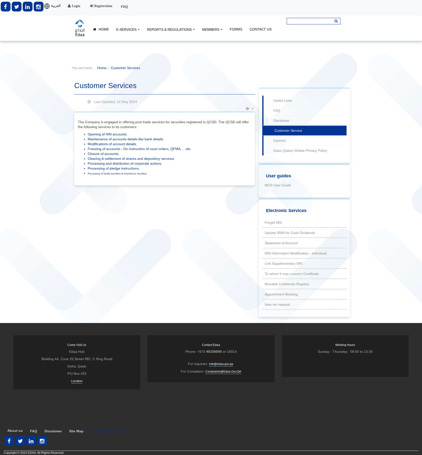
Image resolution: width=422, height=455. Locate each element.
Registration (103, 6)
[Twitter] (16, 6)
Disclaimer (281, 120)
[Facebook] (6, 6)
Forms (236, 29)
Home (104, 29)
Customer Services (106, 431)
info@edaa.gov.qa (221, 364)
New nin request (277, 304)
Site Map (76, 431)
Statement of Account (281, 243)
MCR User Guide (278, 185)
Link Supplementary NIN (283, 263)
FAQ (124, 7)
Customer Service (288, 130)
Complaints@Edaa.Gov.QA (223, 371)
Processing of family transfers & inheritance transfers (117, 173)
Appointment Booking (281, 294)
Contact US (261, 29)
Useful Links (282, 100)
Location (77, 381)
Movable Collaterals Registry (287, 284)
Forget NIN (273, 222)
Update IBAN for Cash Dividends (290, 233)
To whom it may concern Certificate (292, 274)
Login (76, 6)
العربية (56, 6)
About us (15, 431)
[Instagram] (38, 6)
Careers (279, 140)
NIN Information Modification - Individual (296, 253)
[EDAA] (80, 27)
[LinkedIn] (27, 6)
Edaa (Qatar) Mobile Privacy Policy (300, 150)
